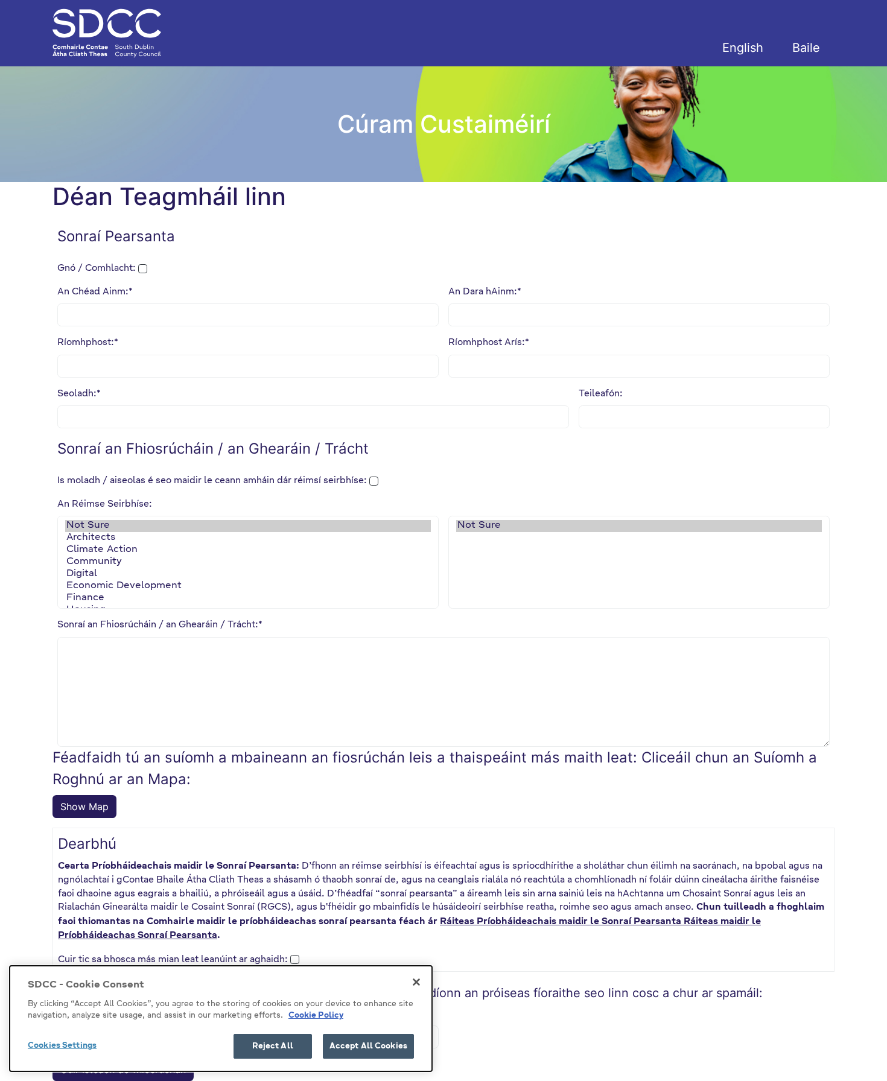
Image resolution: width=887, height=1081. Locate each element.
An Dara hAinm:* (484, 291)
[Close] (416, 982)
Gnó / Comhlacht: (96, 268)
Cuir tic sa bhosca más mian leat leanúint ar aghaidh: (173, 959)
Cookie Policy (315, 1016)
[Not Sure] (248, 526)
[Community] (248, 562)
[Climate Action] (248, 550)
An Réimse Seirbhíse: (104, 504)
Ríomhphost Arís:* (488, 342)
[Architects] (248, 538)
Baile (806, 47)
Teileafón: (601, 393)
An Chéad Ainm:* (95, 291)
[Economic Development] (248, 586)
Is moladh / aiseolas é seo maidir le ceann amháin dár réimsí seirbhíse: (212, 480)
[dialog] (221, 1018)
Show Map (84, 806)
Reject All (272, 1046)
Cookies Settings (62, 1046)
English (742, 47)
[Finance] (248, 598)
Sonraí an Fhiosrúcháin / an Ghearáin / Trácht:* (159, 624)
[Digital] (248, 574)
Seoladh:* (79, 393)
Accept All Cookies (368, 1046)
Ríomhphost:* (87, 342)
